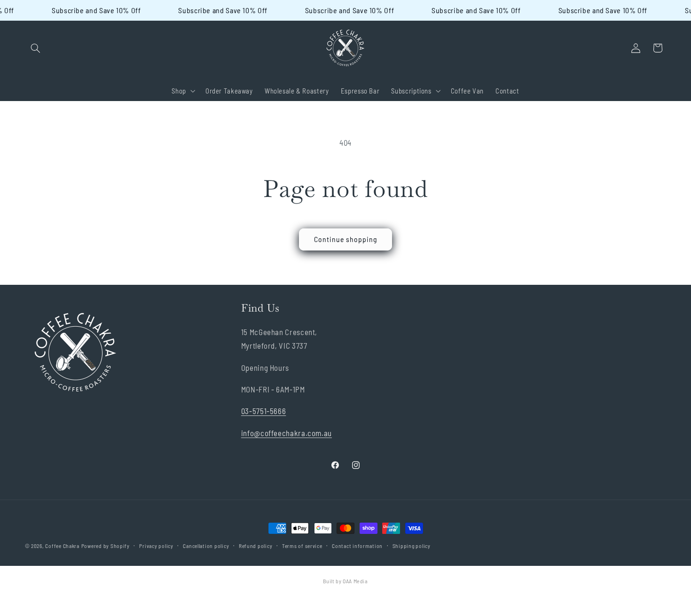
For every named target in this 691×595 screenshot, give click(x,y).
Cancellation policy (206, 545)
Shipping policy (412, 545)
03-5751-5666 (263, 410)
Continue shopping (345, 239)
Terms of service (302, 545)
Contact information (357, 545)
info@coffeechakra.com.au (286, 433)
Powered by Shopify (105, 545)
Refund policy (256, 545)
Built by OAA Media (345, 581)
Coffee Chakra (62, 545)
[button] (36, 48)
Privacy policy (156, 545)
